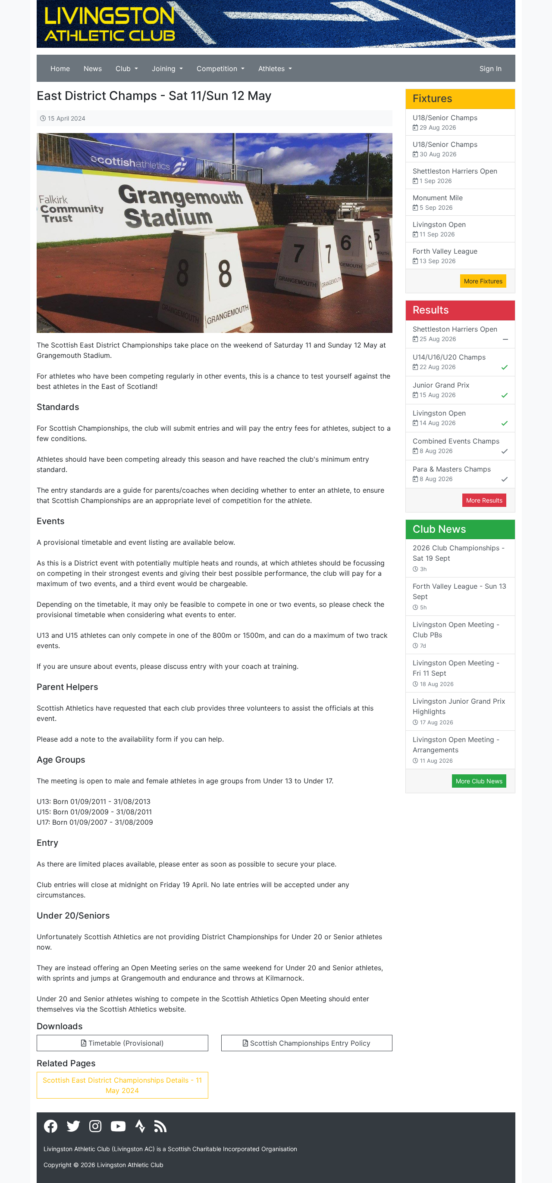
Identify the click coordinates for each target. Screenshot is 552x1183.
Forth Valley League (445, 255)
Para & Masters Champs (452, 473)
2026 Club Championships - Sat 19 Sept (459, 557)
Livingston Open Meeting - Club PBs (456, 634)
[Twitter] (73, 1128)
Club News (439, 529)
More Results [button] (484, 500)
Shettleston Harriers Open (455, 175)
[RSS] (160, 1128)
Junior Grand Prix (441, 389)
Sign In (491, 68)
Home (60, 68)
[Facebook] (50, 1128)
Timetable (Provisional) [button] (125, 1043)
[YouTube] (118, 1128)
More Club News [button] (479, 781)
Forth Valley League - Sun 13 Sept (459, 596)
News (93, 68)
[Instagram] (95, 1128)
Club (124, 68)
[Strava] (140, 1128)
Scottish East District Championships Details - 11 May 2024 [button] (122, 1085)
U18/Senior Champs (445, 122)
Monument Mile (438, 202)
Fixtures (432, 98)
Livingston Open (439, 229)
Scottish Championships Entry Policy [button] (309, 1043)
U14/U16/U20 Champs (449, 361)
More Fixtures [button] (483, 281)
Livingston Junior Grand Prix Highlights (459, 711)
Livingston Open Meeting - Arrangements (456, 749)
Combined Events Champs (456, 445)
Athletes (272, 68)
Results (431, 310)
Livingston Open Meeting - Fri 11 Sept (456, 672)
